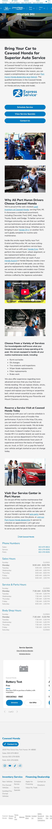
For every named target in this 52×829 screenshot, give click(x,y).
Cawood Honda (5, 817)
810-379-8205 (44, 549)
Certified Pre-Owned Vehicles (7, 793)
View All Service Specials (25, 651)
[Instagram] (4, 765)
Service (18, 777)
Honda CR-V (24, 230)
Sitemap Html (28, 817)
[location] (46, 2)
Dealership (43, 777)
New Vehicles (7, 781)
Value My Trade (31, 787)
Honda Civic (33, 249)
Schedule (14, 703)
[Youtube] (9, 765)
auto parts (34, 514)
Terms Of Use (16, 817)
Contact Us (25, 120)
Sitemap (21, 817)
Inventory (7, 777)
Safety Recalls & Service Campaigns (41, 817)
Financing (31, 777)
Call (26, 537)
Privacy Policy (11, 817)
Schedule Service (25, 107)
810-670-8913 (44, 547)
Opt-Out (47, 817)
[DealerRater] (20, 765)
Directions (41, 785)
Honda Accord (11, 260)
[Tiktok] (14, 765)
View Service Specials (25, 114)
